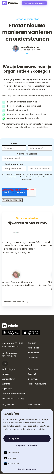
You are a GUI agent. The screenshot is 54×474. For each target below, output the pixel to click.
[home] (10, 3)
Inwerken (6, 374)
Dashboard (33, 357)
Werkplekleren (8, 379)
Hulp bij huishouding (37, 384)
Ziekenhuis (33, 379)
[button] (49, 3)
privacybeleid (27, 179)
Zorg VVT (32, 374)
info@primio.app (9, 353)
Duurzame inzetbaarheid (13, 393)
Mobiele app (33, 347)
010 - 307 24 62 (9, 356)
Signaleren (7, 388)
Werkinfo (6, 384)
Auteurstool (33, 352)
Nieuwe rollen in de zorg (13, 398)
